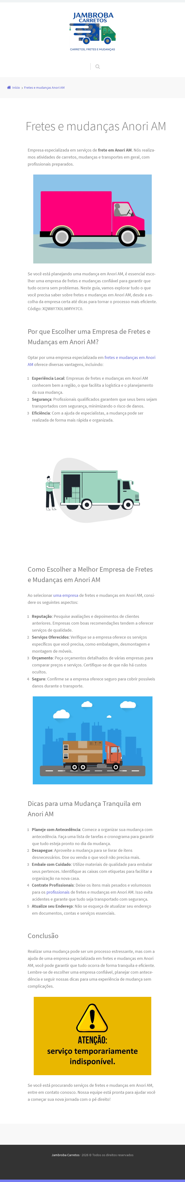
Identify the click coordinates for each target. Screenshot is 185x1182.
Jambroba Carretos (65, 1155)
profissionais (58, 892)
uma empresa (65, 595)
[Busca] (93, 61)
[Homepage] (92, 32)
